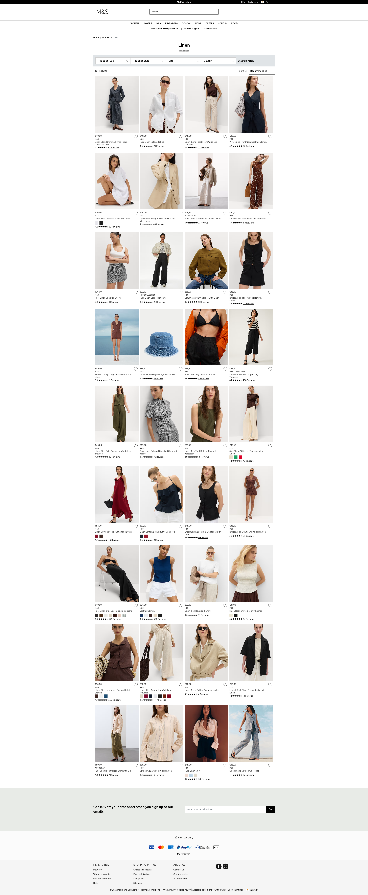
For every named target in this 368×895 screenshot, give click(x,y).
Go (270, 809)
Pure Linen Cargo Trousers (153, 298)
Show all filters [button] (245, 60)
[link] (262, 2)
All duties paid (210, 29)
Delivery (97, 869)
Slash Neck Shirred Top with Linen (245, 611)
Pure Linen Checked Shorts (108, 298)
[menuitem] (135, 23)
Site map (137, 883)
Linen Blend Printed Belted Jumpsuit (247, 218)
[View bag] (268, 12)
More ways (183, 854)
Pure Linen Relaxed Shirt (152, 142)
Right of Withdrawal (216, 890)
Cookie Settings (235, 890)
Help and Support (191, 29)
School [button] (186, 23)
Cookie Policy (184, 890)
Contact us (178, 869)
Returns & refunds (102, 878)
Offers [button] (210, 23)
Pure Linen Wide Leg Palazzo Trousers (113, 611)
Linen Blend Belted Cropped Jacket (202, 690)
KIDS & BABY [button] (171, 23)
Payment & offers (141, 874)
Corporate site (180, 874)
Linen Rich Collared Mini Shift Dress (112, 218)
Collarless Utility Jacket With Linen (202, 298)
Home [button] (198, 23)
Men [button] (158, 23)
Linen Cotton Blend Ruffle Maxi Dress (113, 532)
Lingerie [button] (147, 23)
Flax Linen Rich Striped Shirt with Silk (113, 771)
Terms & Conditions (150, 890)
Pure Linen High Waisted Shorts (200, 374)
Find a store (253, 2)
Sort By (243, 70)
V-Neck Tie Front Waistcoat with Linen (248, 142)
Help (95, 883)
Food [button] (234, 23)
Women (106, 37)
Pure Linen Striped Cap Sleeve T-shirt (203, 218)
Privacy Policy (169, 890)
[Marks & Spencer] (102, 11)
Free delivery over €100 (183, 2)
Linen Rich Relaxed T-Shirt (197, 611)
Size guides (138, 878)
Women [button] (135, 23)
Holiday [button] (222, 23)
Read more (184, 50)
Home (96, 37)
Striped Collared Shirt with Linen (156, 771)
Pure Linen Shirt (192, 771)
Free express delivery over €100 (164, 29)
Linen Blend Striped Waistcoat (244, 771)
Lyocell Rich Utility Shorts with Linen (247, 532)
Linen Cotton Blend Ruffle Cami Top (157, 532)
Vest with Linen (147, 611)
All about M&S (180, 878)
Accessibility (198, 890)
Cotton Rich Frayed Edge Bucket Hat (158, 374)
